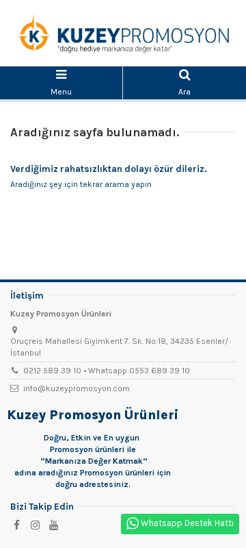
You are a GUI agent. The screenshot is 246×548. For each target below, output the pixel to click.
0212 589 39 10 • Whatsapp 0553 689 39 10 (106, 370)
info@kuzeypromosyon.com (76, 388)
